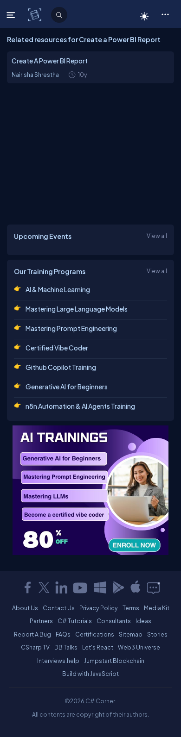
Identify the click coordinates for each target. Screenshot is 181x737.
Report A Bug (32, 634)
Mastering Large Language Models (77, 309)
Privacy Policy (98, 608)
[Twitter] (44, 587)
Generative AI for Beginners (67, 386)
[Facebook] (27, 587)
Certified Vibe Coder (57, 348)
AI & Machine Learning (58, 289)
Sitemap (130, 634)
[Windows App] (100, 587)
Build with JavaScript (90, 673)
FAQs (63, 634)
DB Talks (66, 647)
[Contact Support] (153, 587)
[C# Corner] (35, 14)
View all (157, 235)
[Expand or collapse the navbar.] (12, 14)
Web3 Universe (139, 647)
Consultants (114, 621)
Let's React (97, 647)
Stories (157, 634)
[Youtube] (81, 587)
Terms (131, 608)
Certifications (94, 634)
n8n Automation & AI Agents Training (80, 406)
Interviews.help (58, 660)
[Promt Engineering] (90, 490)
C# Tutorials (75, 621)
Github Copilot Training (61, 367)
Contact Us (59, 608)
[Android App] (118, 587)
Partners (41, 621)
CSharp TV (35, 647)
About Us (25, 608)
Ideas (143, 621)
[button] (165, 14)
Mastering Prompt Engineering (71, 328)
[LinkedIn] (61, 587)
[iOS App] (135, 587)
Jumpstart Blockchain (114, 660)
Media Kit (156, 608)
